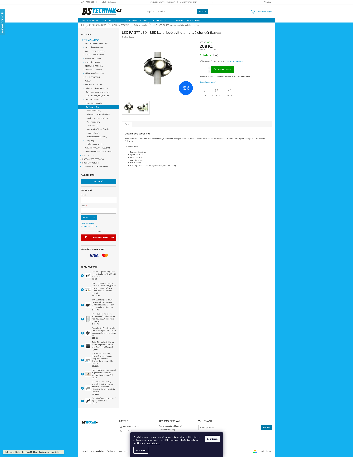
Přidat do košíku (224, 69)
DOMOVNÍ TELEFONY (93, 69)
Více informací (153, 443)
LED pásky (90, 140)
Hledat (202, 11)
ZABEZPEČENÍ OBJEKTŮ (95, 51)
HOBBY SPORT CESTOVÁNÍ (93, 159)
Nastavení (141, 450)
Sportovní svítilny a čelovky (98, 129)
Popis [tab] (127, 124)
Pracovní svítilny (93, 122)
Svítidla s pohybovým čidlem (98, 95)
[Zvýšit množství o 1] (209, 68)
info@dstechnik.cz (131, 426)
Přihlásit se (89, 217)
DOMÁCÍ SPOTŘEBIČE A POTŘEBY (98, 151)
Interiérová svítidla (93, 99)
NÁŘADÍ (88, 81)
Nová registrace (87, 223)
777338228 (127, 430)
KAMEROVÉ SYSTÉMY (93, 58)
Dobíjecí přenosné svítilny (97, 118)
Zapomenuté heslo (89, 226)
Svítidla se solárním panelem (98, 92)
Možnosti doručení (235, 61)
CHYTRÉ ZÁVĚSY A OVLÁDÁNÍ (96, 43)
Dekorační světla (93, 133)
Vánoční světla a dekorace (97, 88)
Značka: (128, 37)
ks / (98, 181)
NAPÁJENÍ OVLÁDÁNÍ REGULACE (97, 148)
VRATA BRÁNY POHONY (94, 54)
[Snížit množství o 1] (209, 71)
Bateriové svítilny (94, 110)
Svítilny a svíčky (92, 107)
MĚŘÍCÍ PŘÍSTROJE (92, 77)
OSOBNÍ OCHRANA (92, 62)
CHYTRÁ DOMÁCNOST (94, 47)
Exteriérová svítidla (94, 103)
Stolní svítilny (92, 125)
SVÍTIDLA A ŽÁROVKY (93, 84)
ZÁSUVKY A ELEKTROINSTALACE (95, 166)
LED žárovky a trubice (95, 144)
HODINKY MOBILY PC (90, 163)
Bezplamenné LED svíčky (97, 136)
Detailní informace (207, 82)
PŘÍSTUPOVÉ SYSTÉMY (94, 73)
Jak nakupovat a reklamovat (162, 2)
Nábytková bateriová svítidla (98, 114)
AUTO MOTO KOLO (90, 155)
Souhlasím (212, 438)
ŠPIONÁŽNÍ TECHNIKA (94, 66)
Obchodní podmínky (188, 2)
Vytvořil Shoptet (265, 451)
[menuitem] (89, 20)
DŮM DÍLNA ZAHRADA (90, 40)
